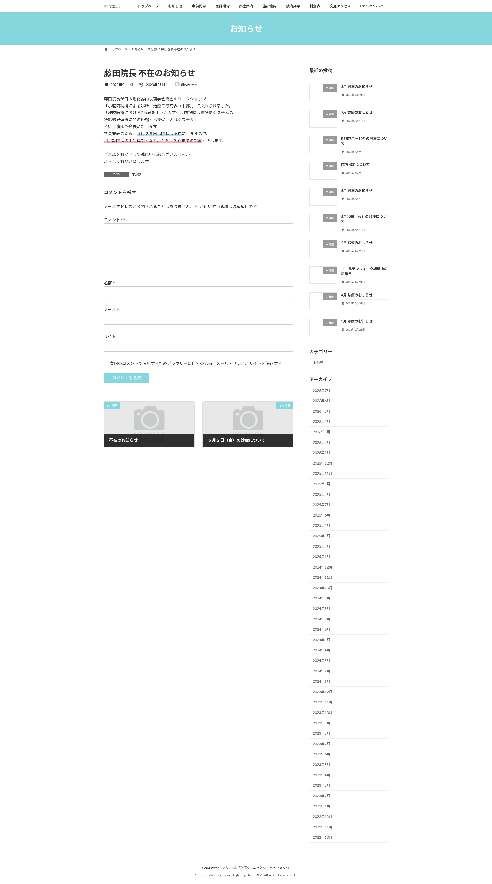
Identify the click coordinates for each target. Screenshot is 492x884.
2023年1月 (321, 806)
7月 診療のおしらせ (357, 112)
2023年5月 (321, 764)
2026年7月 (321, 390)
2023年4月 (321, 775)
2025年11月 (322, 473)
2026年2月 (321, 442)
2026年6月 (321, 400)
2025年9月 (321, 484)
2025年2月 (321, 546)
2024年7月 (321, 619)
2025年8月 (321, 494)
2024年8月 (321, 608)
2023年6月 (321, 754)
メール (112, 309)
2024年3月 (321, 660)
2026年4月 (321, 421)
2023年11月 (322, 702)
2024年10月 (322, 588)
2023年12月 (322, 692)
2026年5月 (321, 411)
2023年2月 (321, 796)
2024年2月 (321, 671)
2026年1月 (321, 452)
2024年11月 (322, 577)
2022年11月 (322, 827)
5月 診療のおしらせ (357, 243)
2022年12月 (322, 816)
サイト (110, 336)
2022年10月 (322, 837)
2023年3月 (321, 785)
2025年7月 (321, 504)
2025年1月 (321, 556)
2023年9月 (321, 723)
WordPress (218, 875)
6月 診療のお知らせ (357, 190)
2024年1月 (321, 681)
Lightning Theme (244, 875)
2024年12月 (322, 567)
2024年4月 (321, 650)
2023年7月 (321, 744)
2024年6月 (321, 629)
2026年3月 (321, 432)
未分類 (136, 174)
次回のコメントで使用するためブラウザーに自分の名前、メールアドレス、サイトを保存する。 (198, 363)
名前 (110, 282)
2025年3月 (321, 536)
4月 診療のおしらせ (357, 295)
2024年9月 (321, 598)
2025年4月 (321, 525)
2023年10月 (322, 712)
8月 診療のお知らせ (357, 86)
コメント (114, 219)
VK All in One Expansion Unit (279, 875)
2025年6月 (321, 515)
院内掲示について (355, 164)
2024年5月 (321, 640)
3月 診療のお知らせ (357, 321)
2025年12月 (322, 463)
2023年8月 (321, 733)
